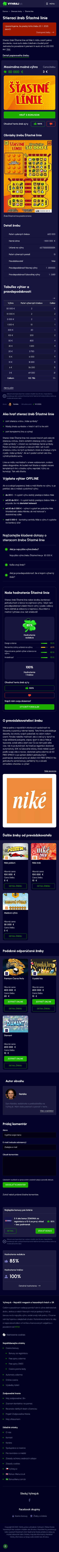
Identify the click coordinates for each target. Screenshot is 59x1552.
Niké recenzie (50, 771)
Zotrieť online (15, 1002)
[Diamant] (15, 1024)
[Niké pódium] (15, 851)
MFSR (17, 1327)
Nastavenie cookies (16, 1334)
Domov (5, 11)
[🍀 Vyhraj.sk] (13, 4)
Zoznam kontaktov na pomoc (19, 1403)
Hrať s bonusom (29, 115)
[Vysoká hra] (43, 967)
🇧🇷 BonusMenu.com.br (16, 1479)
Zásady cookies (13, 1463)
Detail (10, 1231)
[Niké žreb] (43, 851)
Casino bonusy (12, 1348)
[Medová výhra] (15, 901)
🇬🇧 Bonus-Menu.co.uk (15, 1474)
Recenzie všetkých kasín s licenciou (21, 1409)
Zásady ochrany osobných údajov (21, 1458)
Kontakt (9, 1437)
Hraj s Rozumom (13, 1419)
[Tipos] (8, 1221)
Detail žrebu (15, 886)
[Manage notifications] (5, 1546)
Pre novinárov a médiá (16, 1453)
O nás (8, 1432)
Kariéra (9, 1443)
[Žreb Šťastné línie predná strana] (28, 176)
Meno (5, 1130)
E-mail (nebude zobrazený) (14, 1142)
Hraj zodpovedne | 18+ (16, 1398)
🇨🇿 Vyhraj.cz (11, 1469)
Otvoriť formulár (29, 707)
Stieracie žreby (16, 11)
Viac (8, 49)
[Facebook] (29, 1500)
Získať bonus (45, 1231)
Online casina (12, 1380)
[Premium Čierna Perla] (15, 967)
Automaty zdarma (14, 1375)
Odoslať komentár (15, 1185)
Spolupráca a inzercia (16, 1448)
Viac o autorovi (47, 1111)
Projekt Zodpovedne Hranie (18, 1414)
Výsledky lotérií (12, 1385)
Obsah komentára (10, 1154)
